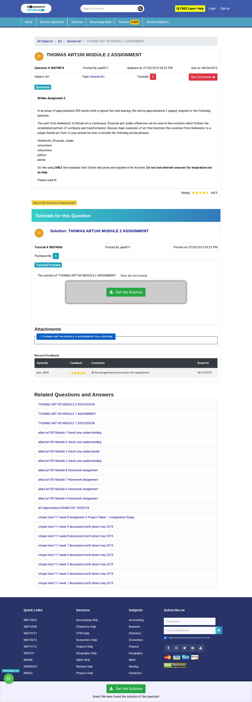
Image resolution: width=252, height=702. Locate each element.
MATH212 (30, 640)
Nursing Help (84, 666)
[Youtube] (192, 648)
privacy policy (188, 638)
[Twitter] (184, 648)
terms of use (203, 638)
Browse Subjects (158, 22)
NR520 (28, 673)
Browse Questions (52, 22)
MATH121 (30, 633)
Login (211, 8)
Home (28, 22)
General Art (97, 76)
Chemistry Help (86, 626)
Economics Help (86, 640)
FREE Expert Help (191, 8)
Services (77, 22)
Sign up (225, 8)
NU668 (28, 660)
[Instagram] (176, 648)
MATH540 (30, 626)
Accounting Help (87, 620)
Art (47, 76)
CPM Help (82, 633)
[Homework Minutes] (36, 8)
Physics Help (84, 673)
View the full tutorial (133, 275)
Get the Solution (127, 292)
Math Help (83, 660)
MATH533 (30, 620)
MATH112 (30, 646)
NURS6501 (31, 666)
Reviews (128, 22)
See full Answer (201, 77)
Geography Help (86, 653)
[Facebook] (168, 648)
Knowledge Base (101, 22)
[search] (140, 8)
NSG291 (29, 653)
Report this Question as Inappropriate (54, 202)
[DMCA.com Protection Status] (175, 665)
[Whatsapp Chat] (9, 678)
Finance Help (84, 646)
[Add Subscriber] (218, 630)
